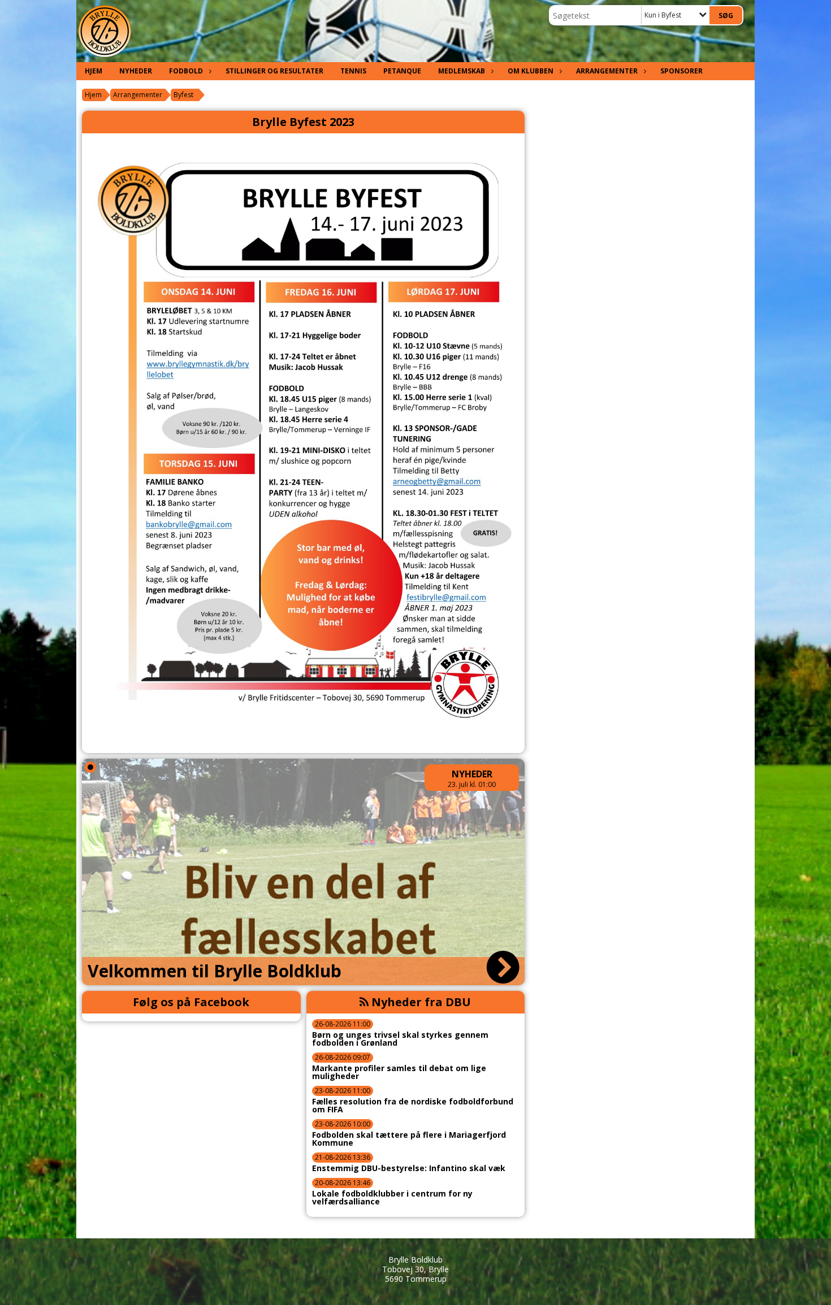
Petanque (402, 71)
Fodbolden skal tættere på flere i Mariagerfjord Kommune (409, 1139)
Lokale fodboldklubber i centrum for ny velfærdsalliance (392, 1198)
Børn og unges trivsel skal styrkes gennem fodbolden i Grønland (400, 1039)
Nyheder (135, 71)
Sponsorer (681, 71)
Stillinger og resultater (274, 71)
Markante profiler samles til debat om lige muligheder (399, 1072)
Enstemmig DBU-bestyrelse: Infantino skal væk (408, 1168)
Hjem (93, 71)
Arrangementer (607, 71)
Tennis (353, 71)
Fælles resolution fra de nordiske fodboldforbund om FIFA (412, 1105)
